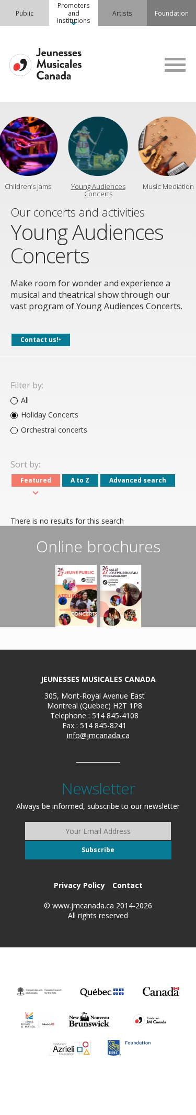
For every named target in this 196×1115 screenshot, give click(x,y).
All (25, 400)
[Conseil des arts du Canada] (39, 991)
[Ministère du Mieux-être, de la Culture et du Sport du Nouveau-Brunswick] (89, 1020)
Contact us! (39, 339)
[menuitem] (24, 13)
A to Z (80, 480)
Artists (122, 13)
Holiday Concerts (49, 415)
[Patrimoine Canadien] (161, 991)
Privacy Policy (79, 885)
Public (24, 13)
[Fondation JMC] (149, 1020)
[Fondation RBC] (129, 1048)
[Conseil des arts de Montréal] (37, 1020)
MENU (175, 64)
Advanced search (137, 480)
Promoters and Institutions (73, 13)
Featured (35, 480)
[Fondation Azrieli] (70, 1048)
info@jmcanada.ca (98, 735)
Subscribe (98, 849)
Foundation (172, 13)
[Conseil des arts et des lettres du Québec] (102, 991)
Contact (127, 885)
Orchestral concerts (54, 430)
